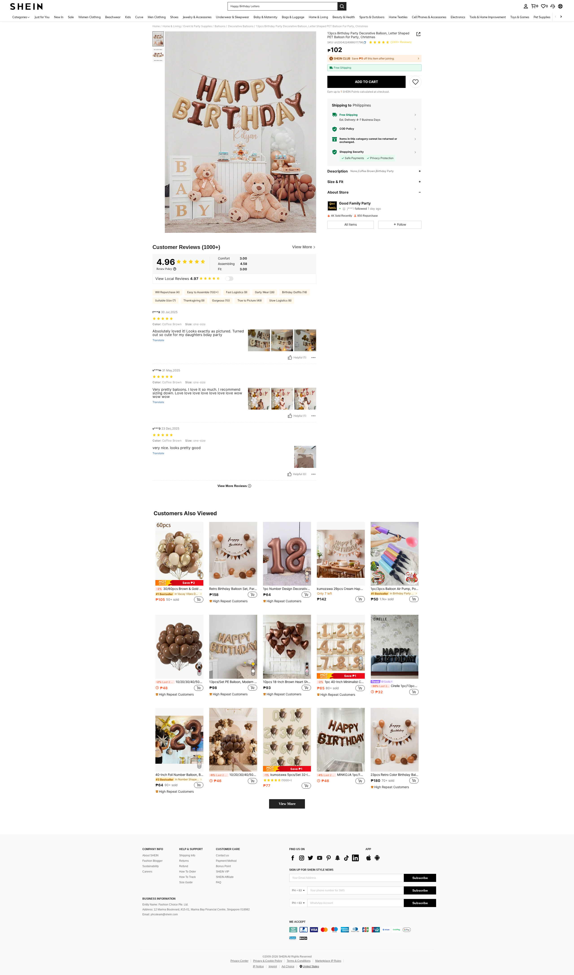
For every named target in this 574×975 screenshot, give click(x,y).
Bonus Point (223, 866)
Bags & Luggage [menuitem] (293, 17)
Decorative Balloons (240, 26)
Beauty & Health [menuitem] (344, 17)
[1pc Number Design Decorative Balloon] (287, 554)
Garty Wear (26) (264, 292)
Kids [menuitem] (128, 17)
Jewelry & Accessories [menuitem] (197, 17)
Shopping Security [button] (351, 151)
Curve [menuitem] (139, 17)
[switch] (229, 278)
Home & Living (172, 26)
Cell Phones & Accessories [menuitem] (429, 17)
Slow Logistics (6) (280, 300)
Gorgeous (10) (221, 300)
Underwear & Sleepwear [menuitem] (232, 17)
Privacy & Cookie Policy (267, 960)
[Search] (341, 6)
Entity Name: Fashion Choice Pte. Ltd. (165, 904)
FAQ (218, 882)
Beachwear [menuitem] (113, 17)
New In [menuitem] (58, 17)
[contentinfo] (362, 929)
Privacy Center (239, 960)
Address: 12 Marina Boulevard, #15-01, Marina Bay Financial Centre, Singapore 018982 (196, 909)
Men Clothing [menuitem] (157, 17)
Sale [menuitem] (71, 17)
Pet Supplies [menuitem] (542, 17)
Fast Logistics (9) (236, 292)
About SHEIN (150, 855)
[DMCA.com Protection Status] (303, 937)
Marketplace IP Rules (328, 960)
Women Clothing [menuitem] (89, 17)
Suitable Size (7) (165, 300)
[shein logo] (26, 6)
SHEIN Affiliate (225, 877)
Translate (158, 340)
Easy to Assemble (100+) (202, 292)
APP (368, 849)
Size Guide (186, 882)
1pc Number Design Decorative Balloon (287, 589)
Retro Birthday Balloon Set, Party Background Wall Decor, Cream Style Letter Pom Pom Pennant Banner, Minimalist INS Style (233, 589)
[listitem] (179, 565)
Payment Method (226, 860)
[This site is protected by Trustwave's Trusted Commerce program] (292, 937)
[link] (534, 6)
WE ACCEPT (297, 921)
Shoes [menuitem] (174, 17)
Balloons (220, 26)
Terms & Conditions (299, 960)
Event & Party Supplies (197, 26)
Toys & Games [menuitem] (519, 17)
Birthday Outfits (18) (294, 292)
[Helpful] (290, 357)
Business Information (159, 898)
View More (287, 804)
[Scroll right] (561, 17)
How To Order (187, 871)
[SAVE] (415, 82)
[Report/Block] (313, 357)
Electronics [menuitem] (458, 17)
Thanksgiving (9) (193, 300)
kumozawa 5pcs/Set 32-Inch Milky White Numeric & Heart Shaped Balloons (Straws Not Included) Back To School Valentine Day (287, 775)
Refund (183, 866)
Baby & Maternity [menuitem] (265, 17)
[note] (179, 583)
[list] (325, 858)
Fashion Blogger (152, 860)
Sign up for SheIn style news (311, 869)
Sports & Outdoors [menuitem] (371, 17)
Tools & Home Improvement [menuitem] (488, 17)
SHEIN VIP (222, 871)
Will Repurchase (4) (167, 292)
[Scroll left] (555, 17)
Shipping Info (187, 855)
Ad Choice (288, 966)
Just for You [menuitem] (42, 17)
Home (156, 26)
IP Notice (258, 966)
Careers (147, 871)
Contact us (222, 855)
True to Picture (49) (249, 300)
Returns (184, 860)
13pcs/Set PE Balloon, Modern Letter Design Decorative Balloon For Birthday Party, (233, 682)
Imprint (273, 966)
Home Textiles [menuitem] (398, 17)
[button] (552, 6)
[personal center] (525, 6)
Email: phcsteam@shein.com (160, 914)
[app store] (368, 860)
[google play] (377, 860)
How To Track (187, 877)
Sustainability (150, 866)
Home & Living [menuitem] (318, 17)
